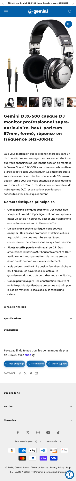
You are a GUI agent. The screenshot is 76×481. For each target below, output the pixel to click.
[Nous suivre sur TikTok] (58, 432)
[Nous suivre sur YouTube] (48, 432)
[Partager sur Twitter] (25, 373)
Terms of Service (39, 467)
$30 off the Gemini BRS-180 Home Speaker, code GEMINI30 (38, 3)
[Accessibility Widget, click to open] (69, 474)
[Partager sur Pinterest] (30, 373)
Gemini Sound (22, 467)
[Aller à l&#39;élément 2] (21, 102)
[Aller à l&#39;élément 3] (34, 102)
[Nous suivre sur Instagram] (38, 432)
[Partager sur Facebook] (19, 373)
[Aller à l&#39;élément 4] (46, 102)
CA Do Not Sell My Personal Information (35, 472)
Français (52, 441)
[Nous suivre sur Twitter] (28, 432)
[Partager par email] (36, 373)
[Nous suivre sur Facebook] (18, 432)
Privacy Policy (57, 467)
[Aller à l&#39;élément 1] (9, 102)
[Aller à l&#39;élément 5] (59, 102)
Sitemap (61, 472)
